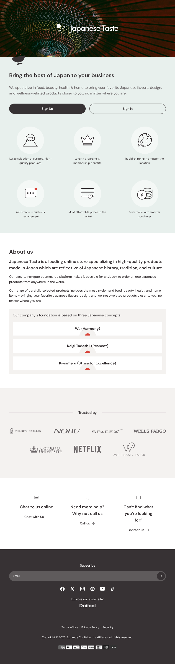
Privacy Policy (90, 627)
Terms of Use (70, 627)
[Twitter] (72, 589)
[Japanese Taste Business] (87, 28)
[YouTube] (102, 589)
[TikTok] (112, 589)
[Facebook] (62, 589)
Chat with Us (34, 517)
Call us (85, 523)
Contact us (136, 530)
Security (108, 627)
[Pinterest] (92, 589)
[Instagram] (82, 589)
